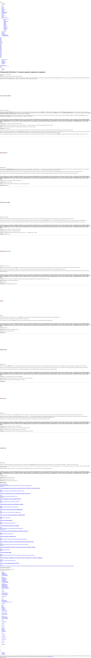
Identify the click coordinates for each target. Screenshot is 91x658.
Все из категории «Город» (4, 484)
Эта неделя (3, 34)
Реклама (3, 653)
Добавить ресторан (5, 587)
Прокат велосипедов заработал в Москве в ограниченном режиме (63, 565)
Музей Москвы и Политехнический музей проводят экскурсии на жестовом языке (13, 565)
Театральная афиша (5, 618)
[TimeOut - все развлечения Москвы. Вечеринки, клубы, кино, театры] (2, 1)
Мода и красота (4, 610)
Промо (5, 29)
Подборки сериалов (5, 582)
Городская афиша (4, 575)
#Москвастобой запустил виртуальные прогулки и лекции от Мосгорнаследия (40, 565)
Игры (5, 20)
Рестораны (3, 9)
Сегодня (3, 32)
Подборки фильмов (5, 581)
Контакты (3, 644)
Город (3, 7)
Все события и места (5, 35)
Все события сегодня (3, 65)
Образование (6, 21)
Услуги (3, 642)
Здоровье (3, 15)
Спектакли (3, 62)
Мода (3, 10)
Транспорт (5, 26)
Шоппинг (3, 629)
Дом (4, 25)
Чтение (5, 23)
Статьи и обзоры (4, 578)
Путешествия (4, 573)
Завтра (3, 33)
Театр (5, 19)
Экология (5, 27)
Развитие (3, 608)
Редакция (3, 652)
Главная (3, 68)
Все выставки (4, 600)
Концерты (3, 61)
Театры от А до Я (5, 617)
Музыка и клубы (4, 12)
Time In (5, 22)
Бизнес (3, 626)
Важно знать (4, 631)
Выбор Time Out (4, 17)
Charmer (4, 657)
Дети (3, 16)
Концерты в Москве (5, 594)
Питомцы (5, 24)
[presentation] (0, 57)
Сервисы (3, 630)
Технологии (6, 28)
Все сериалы (4, 580)
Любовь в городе (4, 574)
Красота (3, 11)
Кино (3, 8)
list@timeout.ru (50, 656)
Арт (2, 14)
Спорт (3, 13)
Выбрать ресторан (5, 584)
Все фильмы (4, 579)
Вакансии (3, 654)
